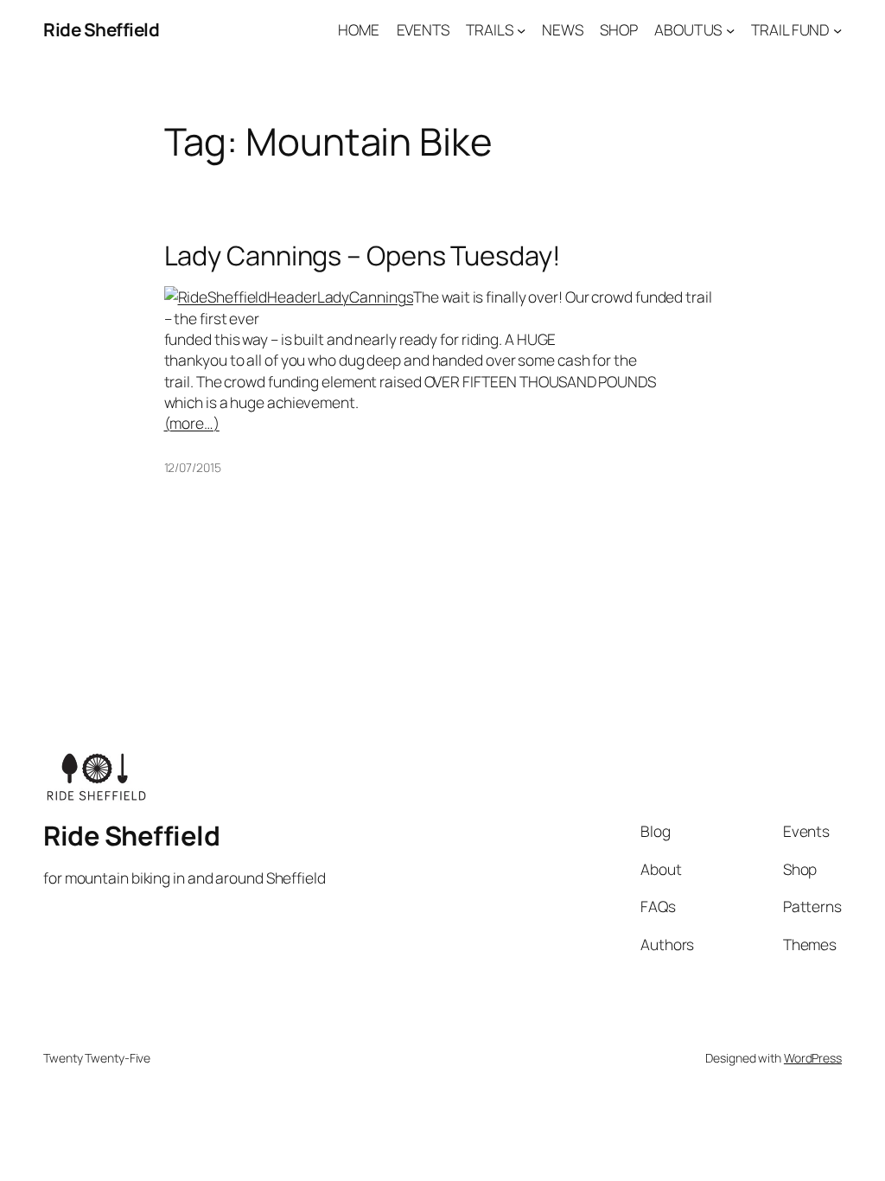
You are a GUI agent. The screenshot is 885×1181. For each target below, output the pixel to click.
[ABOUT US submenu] (730, 29)
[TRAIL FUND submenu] (837, 29)
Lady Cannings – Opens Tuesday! (362, 255)
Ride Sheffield (101, 29)
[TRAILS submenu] (521, 29)
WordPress (813, 1058)
